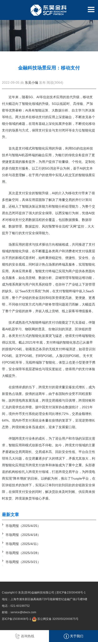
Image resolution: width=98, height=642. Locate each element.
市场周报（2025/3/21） (23, 562)
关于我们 (76, 636)
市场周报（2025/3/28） (23, 553)
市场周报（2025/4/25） (23, 526)
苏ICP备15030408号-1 (71, 592)
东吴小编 (31, 82)
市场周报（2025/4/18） (23, 535)
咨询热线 (27, 636)
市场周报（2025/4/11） (22, 544)
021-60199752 (20, 606)
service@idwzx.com (23, 612)
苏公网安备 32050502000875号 (57, 619)
